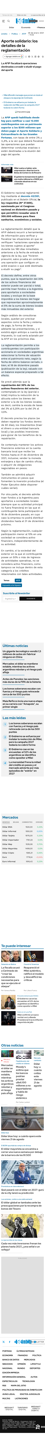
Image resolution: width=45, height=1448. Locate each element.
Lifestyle (35, 1364)
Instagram (15, 1342)
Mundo (21, 1368)
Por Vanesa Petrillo (8, 990)
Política (15, 34)
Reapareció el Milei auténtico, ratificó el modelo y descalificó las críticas (34, 974)
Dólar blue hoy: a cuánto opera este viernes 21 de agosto (21, 1138)
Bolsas (16, 822)
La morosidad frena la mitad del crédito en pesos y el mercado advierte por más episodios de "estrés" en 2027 (25, 768)
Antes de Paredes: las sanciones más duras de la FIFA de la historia (22, 680)
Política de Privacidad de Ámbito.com (22, 1390)
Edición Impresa (10, 1372)
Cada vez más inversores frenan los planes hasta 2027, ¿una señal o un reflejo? (21, 1246)
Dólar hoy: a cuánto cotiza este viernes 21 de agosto (38, 1074)
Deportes (35, 1368)
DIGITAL (9, 1408)
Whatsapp (35, 1342)
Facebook (9, 1342)
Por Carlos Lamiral (23, 1102)
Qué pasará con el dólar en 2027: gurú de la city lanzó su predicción (22, 1191)
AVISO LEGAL (8, 1394)
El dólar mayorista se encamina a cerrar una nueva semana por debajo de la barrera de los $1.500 (22, 1152)
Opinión (21, 1364)
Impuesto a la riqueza (11, 585)
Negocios (7, 1364)
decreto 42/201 (30, 196)
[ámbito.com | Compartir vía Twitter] (32, 56)
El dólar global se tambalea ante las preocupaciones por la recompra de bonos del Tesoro (21, 1205)
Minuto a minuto (7, 1060)
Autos (34, 1377)
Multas (6, 1398)
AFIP (24, 34)
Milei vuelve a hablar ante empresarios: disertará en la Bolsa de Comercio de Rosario (27, 170)
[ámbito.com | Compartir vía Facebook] (29, 56)
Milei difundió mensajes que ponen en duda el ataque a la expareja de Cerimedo (23, 96)
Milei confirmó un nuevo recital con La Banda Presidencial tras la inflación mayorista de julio (30, 1019)
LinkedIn (22, 1342)
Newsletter (37, 1342)
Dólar (11, 27)
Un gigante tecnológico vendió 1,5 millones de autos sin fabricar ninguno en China (22, 654)
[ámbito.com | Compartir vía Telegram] (38, 56)
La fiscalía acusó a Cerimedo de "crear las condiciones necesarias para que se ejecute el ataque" (10, 977)
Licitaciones (21, 1398)
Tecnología (28, 1381)
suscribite (33, 21)
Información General (14, 1377)
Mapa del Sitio (18, 1385)
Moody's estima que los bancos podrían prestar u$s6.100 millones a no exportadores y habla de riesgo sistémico (23, 1082)
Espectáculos (9, 1381)
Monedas (6, 822)
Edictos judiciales (30, 1394)
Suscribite (31, 598)
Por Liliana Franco (30, 990)
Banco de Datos (10, 1359)
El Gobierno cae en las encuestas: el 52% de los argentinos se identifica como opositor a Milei (22, 753)
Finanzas (23, 1355)
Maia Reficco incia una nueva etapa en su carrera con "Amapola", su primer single (22, 704)
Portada (7, 1351)
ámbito (4, 34)
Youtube (28, 1342)
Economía (25, 27)
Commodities (27, 822)
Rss (4, 1385)
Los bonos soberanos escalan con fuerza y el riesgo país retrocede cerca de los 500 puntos (22, 691)
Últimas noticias (25, 1351)
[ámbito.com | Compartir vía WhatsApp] (26, 56)
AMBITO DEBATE (36, 1408)
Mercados (29, 1359)
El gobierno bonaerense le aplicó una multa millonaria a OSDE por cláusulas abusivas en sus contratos (28, 180)
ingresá (41, 21)
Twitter (3, 1342)
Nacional (7, 1368)
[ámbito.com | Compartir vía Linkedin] (35, 56)
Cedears (39, 822)
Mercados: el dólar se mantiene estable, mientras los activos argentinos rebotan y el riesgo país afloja (22, 668)
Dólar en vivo (21, 15)
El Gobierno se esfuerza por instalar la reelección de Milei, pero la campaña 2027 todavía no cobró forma (22, 105)
